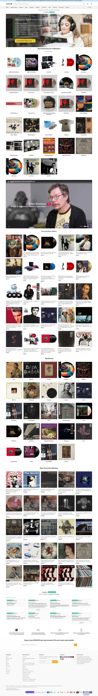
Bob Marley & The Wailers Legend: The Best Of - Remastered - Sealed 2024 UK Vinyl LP (83, 302)
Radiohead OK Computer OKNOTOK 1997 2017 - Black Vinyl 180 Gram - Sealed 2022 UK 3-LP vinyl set (14, 302)
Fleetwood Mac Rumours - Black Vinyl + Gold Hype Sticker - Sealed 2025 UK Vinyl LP (65, 254)
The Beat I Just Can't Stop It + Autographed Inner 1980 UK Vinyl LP (66, 583)
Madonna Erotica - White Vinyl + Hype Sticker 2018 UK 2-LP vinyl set (31, 561)
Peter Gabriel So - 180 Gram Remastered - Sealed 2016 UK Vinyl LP (31, 326)
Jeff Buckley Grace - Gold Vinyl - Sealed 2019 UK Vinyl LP (83, 277)
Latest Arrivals (13, 7)
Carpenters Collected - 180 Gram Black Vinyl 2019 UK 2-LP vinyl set (83, 349)
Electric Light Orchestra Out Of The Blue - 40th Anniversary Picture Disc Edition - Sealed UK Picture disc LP (31, 254)
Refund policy (19, 685)
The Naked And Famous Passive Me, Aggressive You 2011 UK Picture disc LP (14, 514)
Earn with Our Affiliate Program (29, 663)
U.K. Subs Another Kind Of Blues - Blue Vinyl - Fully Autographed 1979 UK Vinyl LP (83, 490)
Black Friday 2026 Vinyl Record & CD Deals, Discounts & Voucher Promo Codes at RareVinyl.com (46, 685)
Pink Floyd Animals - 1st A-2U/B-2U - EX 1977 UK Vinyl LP (31, 583)
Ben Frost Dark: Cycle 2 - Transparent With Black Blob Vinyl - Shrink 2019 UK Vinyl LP (14, 538)
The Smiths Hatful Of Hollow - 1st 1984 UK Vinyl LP (30, 490)
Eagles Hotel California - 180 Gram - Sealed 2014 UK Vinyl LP (14, 277)
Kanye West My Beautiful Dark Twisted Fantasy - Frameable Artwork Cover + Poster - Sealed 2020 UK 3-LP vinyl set (48, 350)
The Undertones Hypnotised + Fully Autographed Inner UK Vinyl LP (48, 513)
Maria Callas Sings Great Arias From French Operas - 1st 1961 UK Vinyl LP (66, 561)
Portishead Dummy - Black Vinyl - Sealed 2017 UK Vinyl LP (48, 325)
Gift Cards (24, 667)
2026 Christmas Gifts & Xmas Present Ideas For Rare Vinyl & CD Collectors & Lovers (20, 687)
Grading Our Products (27, 672)
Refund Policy (25, 669)
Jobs (23, 661)
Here (51, 51)
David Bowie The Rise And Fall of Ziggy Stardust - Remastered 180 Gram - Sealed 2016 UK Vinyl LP (65, 302)
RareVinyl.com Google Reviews (29, 680)
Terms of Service (26, 674)
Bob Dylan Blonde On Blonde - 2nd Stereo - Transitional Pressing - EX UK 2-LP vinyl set (65, 490)
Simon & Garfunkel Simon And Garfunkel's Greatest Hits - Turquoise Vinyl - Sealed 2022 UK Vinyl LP (66, 326)
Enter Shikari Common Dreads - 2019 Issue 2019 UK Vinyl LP (48, 561)
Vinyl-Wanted (20, 634)
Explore (37, 7)
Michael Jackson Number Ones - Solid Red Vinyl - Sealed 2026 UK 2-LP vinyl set (66, 277)
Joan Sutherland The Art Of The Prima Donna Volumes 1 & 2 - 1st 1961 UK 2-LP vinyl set (14, 584)
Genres (21, 7)
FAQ (36, 687)
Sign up (55, 661)
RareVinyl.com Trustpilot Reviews (29, 679)
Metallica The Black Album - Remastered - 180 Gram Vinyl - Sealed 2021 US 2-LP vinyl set (65, 350)
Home (7, 7)
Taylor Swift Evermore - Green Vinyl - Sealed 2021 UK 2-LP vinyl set (49, 302)
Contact (67, 7)
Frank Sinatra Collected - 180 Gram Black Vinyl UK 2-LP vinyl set (48, 253)
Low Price (44, 7)
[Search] (83, 4)
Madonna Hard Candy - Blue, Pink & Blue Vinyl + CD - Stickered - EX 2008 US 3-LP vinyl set (13, 490)
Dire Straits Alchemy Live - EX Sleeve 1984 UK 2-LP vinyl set (12, 561)
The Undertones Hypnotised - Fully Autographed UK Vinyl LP (31, 513)
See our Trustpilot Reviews (28, 671)
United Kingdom (40, 692)
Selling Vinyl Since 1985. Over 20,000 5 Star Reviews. (49, 10)
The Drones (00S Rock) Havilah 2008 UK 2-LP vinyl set (48, 490)
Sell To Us (55, 7)
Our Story (61, 7)
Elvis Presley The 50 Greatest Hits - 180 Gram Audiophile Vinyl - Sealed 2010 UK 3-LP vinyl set (14, 326)
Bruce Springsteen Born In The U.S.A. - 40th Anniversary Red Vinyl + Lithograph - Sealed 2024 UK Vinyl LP (31, 350)
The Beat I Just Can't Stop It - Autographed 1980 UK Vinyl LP (48, 583)
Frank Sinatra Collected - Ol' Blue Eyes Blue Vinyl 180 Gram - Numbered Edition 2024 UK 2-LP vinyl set (48, 278)
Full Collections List (25, 685)
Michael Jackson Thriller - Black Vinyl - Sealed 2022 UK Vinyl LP (84, 253)
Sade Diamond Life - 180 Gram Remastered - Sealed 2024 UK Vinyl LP (83, 326)
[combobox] (47, 4)
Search (7, 685)
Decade (31, 7)
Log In (90, 7)
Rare (26, 7)
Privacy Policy (25, 676)
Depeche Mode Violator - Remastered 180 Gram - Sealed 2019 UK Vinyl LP (14, 350)
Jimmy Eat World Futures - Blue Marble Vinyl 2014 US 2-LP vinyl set (66, 513)
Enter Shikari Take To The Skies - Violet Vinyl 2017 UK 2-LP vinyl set (83, 561)
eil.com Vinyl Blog (26, 677)
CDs (50, 7)
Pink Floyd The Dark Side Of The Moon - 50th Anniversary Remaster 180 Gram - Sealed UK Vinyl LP (31, 277)
